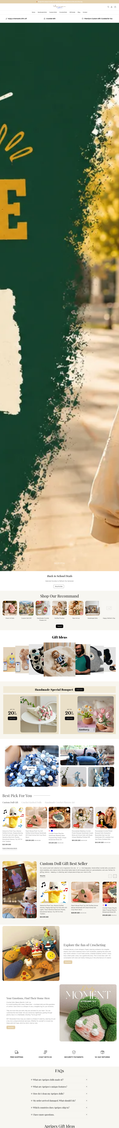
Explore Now (32, 768)
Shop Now (68, 962)
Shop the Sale (58, 586)
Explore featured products (10, 848)
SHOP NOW (79, 689)
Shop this (42, 875)
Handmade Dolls (42, 12)
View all (59, 626)
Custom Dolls (53, 12)
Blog (79, 12)
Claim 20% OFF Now (59, 563)
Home (33, 12)
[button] (108, 7)
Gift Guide (72, 12)
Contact (85, 12)
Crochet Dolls (63, 12)
